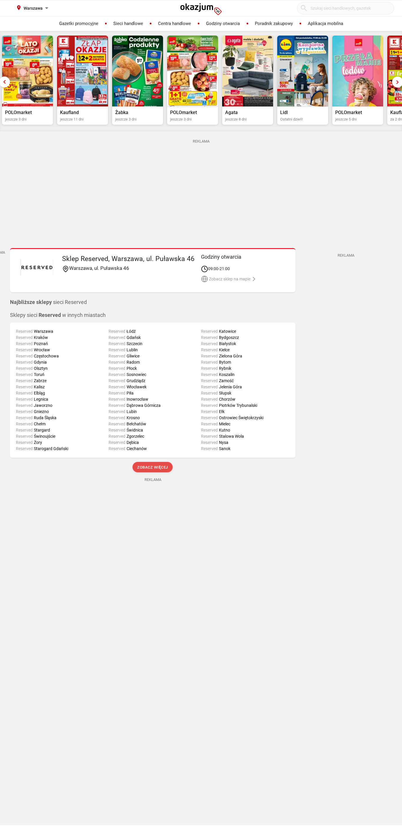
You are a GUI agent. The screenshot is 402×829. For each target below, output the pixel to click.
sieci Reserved (48, 302)
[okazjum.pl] (201, 9)
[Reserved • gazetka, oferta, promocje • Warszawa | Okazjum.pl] (37, 267)
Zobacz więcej (152, 467)
